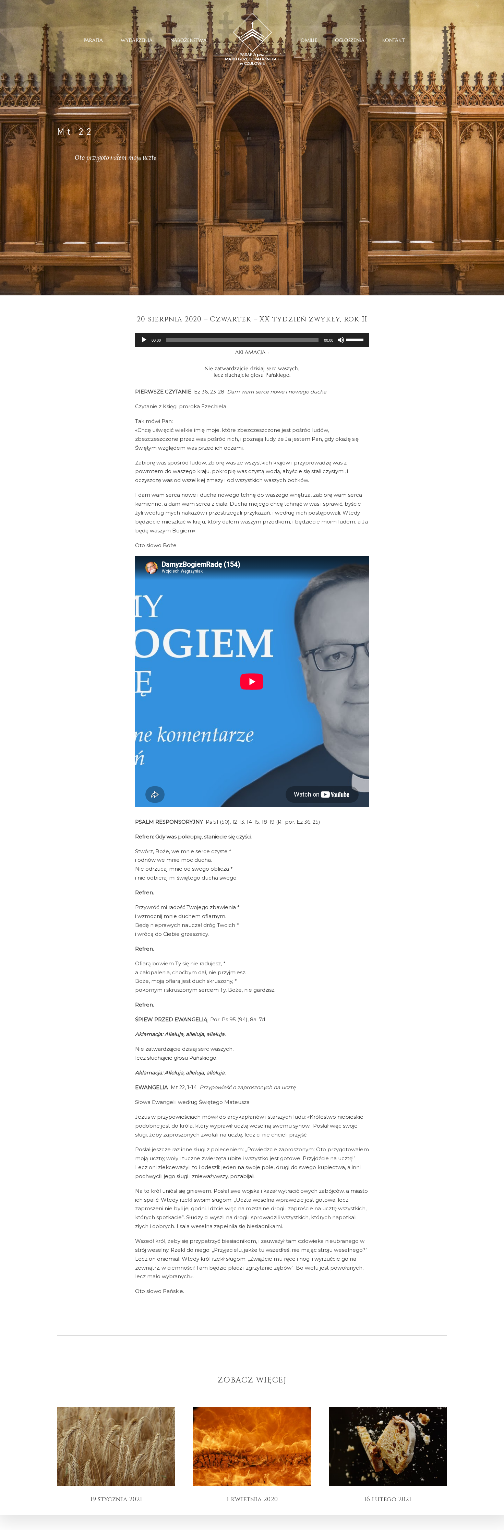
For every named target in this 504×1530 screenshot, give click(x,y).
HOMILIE (307, 40)
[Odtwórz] (144, 340)
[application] (252, 340)
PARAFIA (93, 40)
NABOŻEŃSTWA (188, 40)
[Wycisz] (340, 340)
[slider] (355, 339)
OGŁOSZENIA (350, 40)
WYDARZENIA (137, 40)
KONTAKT (393, 40)
